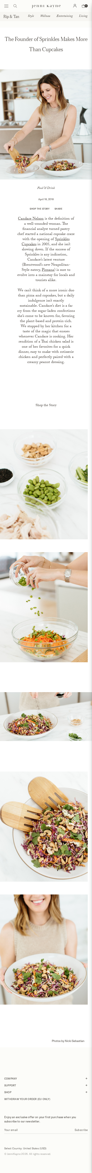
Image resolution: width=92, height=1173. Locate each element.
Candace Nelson (31, 219)
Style (31, 16)
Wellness (45, 16)
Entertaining (64, 16)
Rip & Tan (11, 16)
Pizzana (48, 270)
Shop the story (39, 208)
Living (83, 16)
